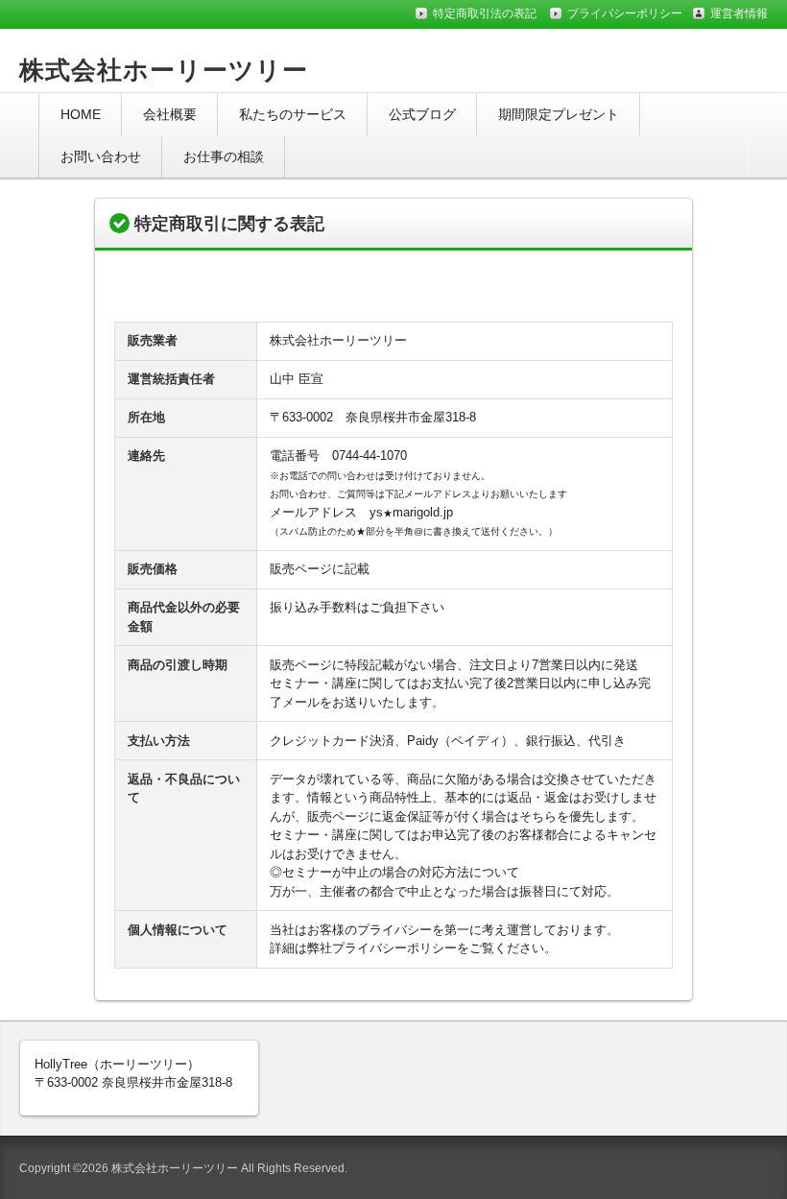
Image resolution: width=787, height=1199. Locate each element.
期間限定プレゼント (558, 114)
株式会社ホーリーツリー (163, 70)
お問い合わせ (100, 156)
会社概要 (170, 114)
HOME (80, 114)
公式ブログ (422, 114)
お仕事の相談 (223, 156)
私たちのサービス (292, 114)
